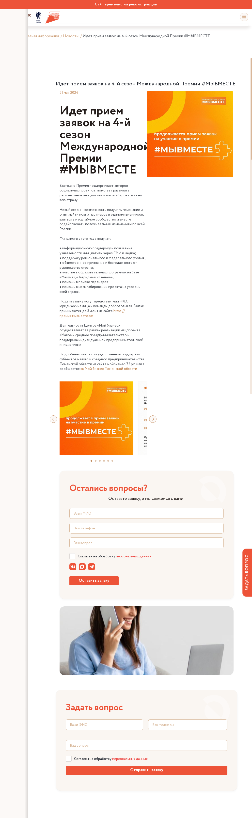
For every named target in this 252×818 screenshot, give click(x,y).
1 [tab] (93, 463)
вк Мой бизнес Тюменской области (108, 368)
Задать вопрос (247, 572)
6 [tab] (114, 463)
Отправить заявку (146, 770)
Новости (71, 36)
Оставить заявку (94, 580)
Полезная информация (39, 36)
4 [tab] (106, 463)
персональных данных (133, 556)
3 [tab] (102, 463)
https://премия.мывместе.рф (92, 313)
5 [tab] (110, 463)
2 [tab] (98, 463)
